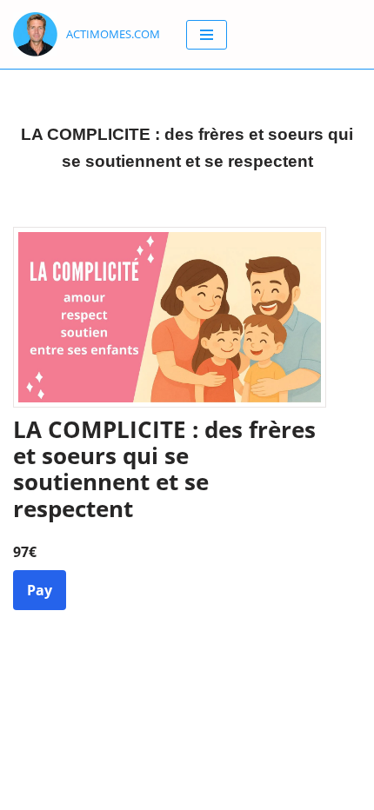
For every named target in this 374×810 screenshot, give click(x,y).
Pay (39, 590)
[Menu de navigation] (206, 35)
